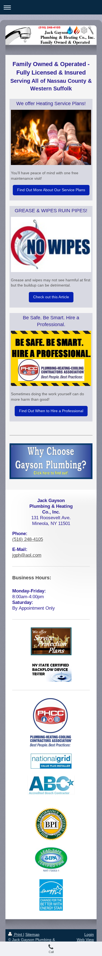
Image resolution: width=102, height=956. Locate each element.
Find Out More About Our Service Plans (51, 190)
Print (18, 934)
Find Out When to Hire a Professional (51, 411)
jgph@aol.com (26, 555)
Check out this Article (51, 297)
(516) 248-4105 (27, 539)
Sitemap (32, 934)
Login (89, 934)
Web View (85, 939)
